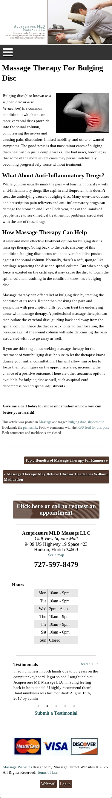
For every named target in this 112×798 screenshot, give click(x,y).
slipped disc (96, 422)
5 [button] (74, 706)
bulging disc (77, 422)
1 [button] (38, 706)
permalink (30, 428)
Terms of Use (47, 772)
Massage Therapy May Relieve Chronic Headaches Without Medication (56, 477)
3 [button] (56, 706)
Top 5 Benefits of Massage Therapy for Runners (66, 460)
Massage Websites (17, 767)
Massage (45, 422)
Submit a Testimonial (56, 713)
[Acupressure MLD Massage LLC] (56, 22)
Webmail (48, 784)
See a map (56, 555)
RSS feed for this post (93, 428)
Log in (65, 784)
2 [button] (47, 706)
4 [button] (65, 706)
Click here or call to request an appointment (56, 509)
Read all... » (89, 664)
